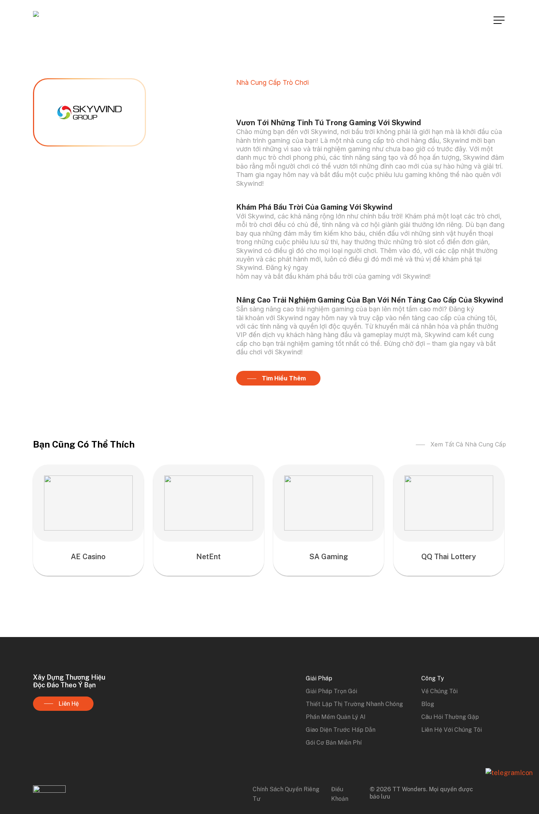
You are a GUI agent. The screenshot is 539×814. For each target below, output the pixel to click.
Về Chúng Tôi (439, 691)
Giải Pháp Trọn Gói (331, 691)
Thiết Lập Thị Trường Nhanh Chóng (354, 704)
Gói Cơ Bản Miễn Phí (334, 742)
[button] (500, 20)
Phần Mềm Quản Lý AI (336, 716)
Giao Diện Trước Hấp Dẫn (340, 729)
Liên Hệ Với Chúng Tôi (451, 729)
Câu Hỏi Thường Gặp (450, 716)
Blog (427, 704)
